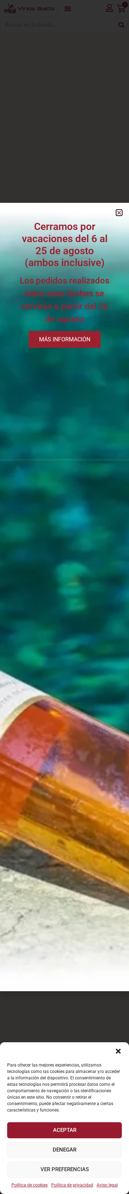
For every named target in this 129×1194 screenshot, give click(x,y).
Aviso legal (107, 1185)
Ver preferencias (64, 1169)
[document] (64, 597)
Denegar (64, 1150)
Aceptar (64, 1130)
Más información (64, 339)
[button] (118, 1051)
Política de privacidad (72, 1185)
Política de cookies (29, 1185)
